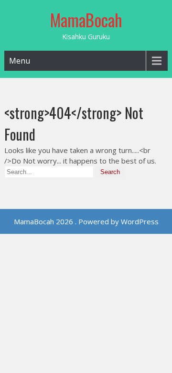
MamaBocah (86, 19)
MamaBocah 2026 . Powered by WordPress (86, 221)
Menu (19, 60)
